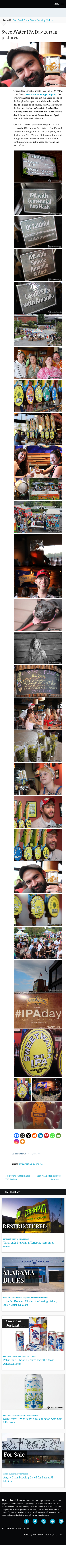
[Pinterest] (46, 1135)
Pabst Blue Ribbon (29, 1356)
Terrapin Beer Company (20, 1239)
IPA (41, 1164)
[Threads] (28, 1135)
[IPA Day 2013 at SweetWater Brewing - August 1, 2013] (38, 1115)
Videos (50, 20)
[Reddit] (34, 1135)
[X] (22, 1135)
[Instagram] (16, 1141)
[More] (22, 1141)
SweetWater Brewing (34, 20)
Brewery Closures (18, 1298)
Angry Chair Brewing (11, 1474)
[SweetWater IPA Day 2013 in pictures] (33, 65)
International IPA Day (29, 1164)
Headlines (7, 1239)
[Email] (58, 1135)
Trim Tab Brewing (41, 1298)
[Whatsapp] (52, 1135)
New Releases (16, 1356)
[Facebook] (16, 1135)
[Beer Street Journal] (33, 4)
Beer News (7, 1298)
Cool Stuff (18, 20)
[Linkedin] (40, 1135)
